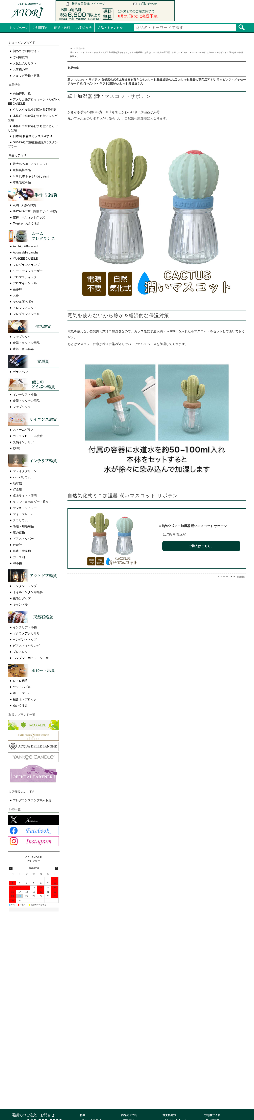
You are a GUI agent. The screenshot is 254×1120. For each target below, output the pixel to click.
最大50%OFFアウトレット (30, 163)
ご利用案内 (40, 27)
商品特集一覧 (22, 93)
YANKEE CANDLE (25, 258)
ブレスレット (22, 651)
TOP (69, 48)
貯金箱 (17, 489)
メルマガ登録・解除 (26, 75)
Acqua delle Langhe (25, 252)
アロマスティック (25, 277)
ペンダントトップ (25, 639)
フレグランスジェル (26, 314)
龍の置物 (19, 532)
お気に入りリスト (25, 63)
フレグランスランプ (26, 264)
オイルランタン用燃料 (28, 592)
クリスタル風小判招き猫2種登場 (34, 109)
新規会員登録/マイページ (88, 3)
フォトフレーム (23, 514)
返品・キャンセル (110, 27)
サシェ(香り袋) (23, 301)
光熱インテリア (23, 442)
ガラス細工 (20, 557)
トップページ (18, 27)
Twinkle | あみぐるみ (26, 223)
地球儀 (17, 483)
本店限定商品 (22, 182)
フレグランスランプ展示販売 (32, 800)
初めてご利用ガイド (26, 51)
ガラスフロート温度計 (28, 436)
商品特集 (80, 48)
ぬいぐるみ (20, 705)
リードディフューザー (28, 271)
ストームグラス (23, 429)
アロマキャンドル (25, 283)
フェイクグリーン (25, 471)
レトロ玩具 (20, 680)
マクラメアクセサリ (26, 633)
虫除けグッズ (22, 598)
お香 (16, 295)
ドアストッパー (23, 538)
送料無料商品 (22, 170)
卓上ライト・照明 (25, 495)
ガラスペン (20, 371)
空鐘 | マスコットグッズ (29, 217)
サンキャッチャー (25, 508)
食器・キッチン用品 (26, 342)
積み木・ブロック (25, 699)
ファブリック (22, 336)
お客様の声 (20, 69)
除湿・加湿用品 (23, 526)
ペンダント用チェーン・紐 (31, 658)
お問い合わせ (148, 3)
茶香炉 (17, 289)
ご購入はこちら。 (201, 546)
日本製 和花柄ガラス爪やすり (32, 136)
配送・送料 (62, 27)
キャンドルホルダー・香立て (32, 501)
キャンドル (20, 604)
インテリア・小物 (25, 394)
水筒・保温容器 (23, 349)
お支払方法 (84, 27)
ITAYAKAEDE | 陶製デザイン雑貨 (35, 211)
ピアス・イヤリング (26, 645)
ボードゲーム (22, 693)
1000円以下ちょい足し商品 (31, 176)
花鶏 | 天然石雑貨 (24, 205)
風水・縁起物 (22, 551)
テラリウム (20, 520)
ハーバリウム (22, 477)
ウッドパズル (22, 687)
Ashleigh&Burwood (25, 246)
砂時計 (17, 448)
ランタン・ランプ (25, 586)
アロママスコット (25, 307)
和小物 (17, 563)
